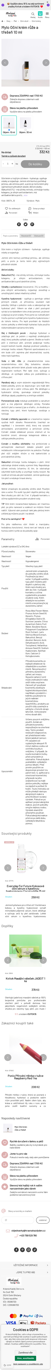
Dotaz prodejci (39, 208)
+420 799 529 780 (28, 1235)
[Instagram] (28, 1249)
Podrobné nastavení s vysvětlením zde (25, 1364)
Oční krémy (36, 21)
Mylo (37, 200)
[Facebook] (16, 1249)
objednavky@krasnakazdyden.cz (28, 1230)
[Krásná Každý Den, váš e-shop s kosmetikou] (2, 21)
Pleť (15, 21)
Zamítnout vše (25, 1352)
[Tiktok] (34, 1249)
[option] (25, 63)
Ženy (8, 21)
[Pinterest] (22, 1249)
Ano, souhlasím (25, 1358)
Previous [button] (4, 62)
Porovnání (13, 213)
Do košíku (35, 164)
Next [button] (46, 62)
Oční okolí (24, 21)
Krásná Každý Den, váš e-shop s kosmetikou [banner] (11, 15)
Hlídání (35, 213)
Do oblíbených (14, 208)
